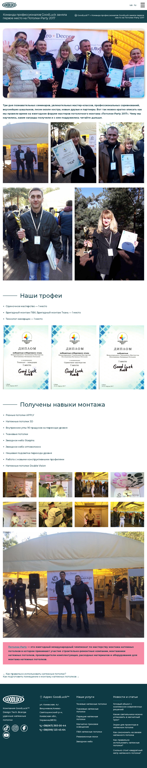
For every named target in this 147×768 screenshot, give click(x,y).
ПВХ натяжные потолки (89, 731)
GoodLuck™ (83, 15)
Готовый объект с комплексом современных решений (127, 707)
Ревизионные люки (87, 736)
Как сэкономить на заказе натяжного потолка (127, 733)
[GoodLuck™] (9, 5)
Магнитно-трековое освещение (87, 725)
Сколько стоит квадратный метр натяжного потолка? (127, 751)
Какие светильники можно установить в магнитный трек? (128, 717)
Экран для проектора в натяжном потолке (125, 726)
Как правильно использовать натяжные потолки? (126, 743)
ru (135, 5)
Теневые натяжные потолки (91, 704)
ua (131, 5)
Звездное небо (84, 741)
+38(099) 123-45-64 (54, 729)
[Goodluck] (6, 728)
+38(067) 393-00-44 (54, 725)
